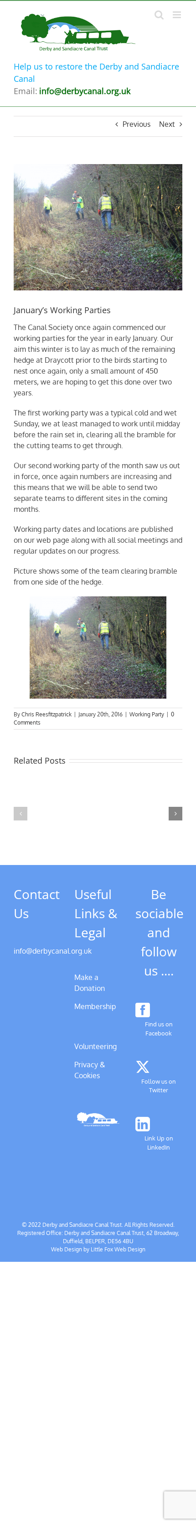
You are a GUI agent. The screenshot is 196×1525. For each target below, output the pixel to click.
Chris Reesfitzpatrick (46, 714)
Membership (95, 1006)
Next (167, 124)
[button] (20, 813)
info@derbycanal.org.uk (53, 950)
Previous (136, 124)
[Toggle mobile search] (159, 15)
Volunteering (95, 1046)
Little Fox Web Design (118, 1249)
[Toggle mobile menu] (177, 15)
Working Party (146, 714)
